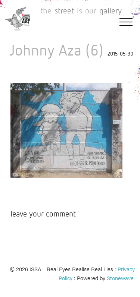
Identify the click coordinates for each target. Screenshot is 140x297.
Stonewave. (121, 278)
